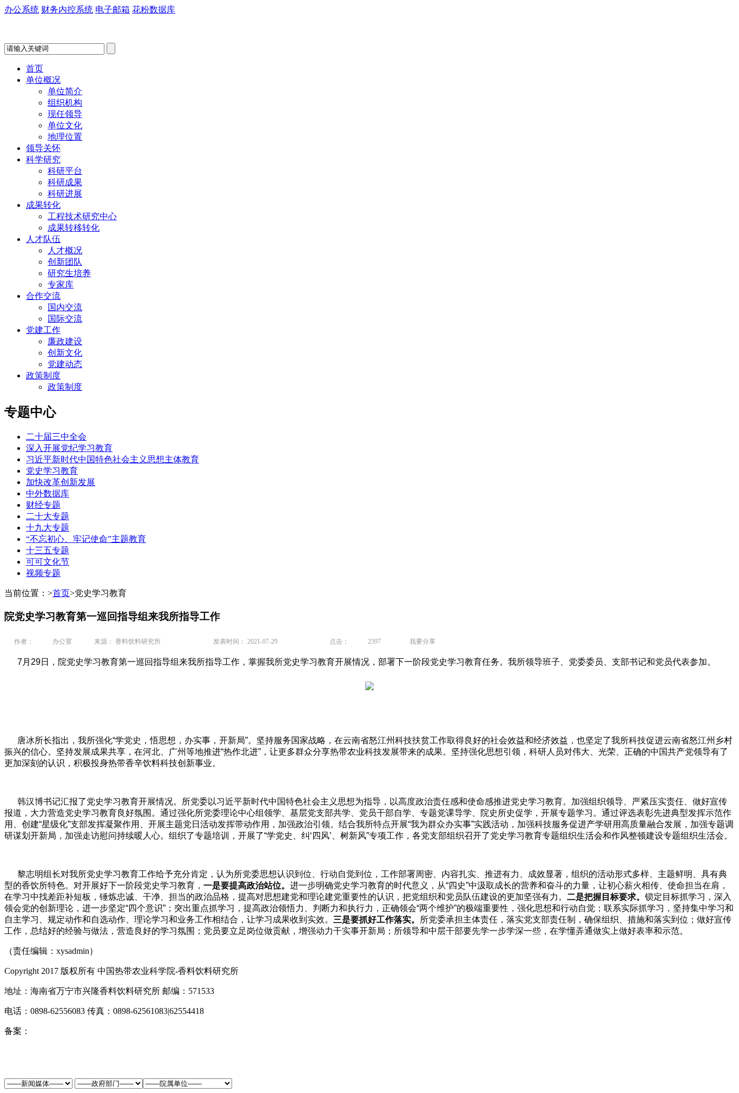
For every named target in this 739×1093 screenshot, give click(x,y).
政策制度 (43, 375)
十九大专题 (47, 527)
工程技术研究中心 (82, 216)
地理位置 (65, 136)
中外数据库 (47, 493)
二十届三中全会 (56, 436)
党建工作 (43, 330)
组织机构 (65, 102)
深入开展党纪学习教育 (69, 448)
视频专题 (43, 573)
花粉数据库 (153, 9)
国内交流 (65, 307)
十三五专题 (47, 550)
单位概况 (43, 79)
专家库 (61, 284)
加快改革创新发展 (60, 482)
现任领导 (65, 114)
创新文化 (65, 352)
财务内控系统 (67, 9)
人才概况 (65, 250)
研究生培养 (69, 273)
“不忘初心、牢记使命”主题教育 (86, 539)
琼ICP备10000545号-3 (70, 1031)
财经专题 (43, 504)
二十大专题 (47, 516)
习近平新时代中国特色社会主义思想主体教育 (112, 459)
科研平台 (65, 170)
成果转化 (43, 205)
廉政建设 (65, 341)
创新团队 (65, 261)
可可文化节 (47, 561)
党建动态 (65, 364)
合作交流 (43, 295)
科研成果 (65, 182)
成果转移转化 (74, 227)
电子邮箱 (112, 9)
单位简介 (65, 91)
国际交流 (65, 318)
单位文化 (65, 125)
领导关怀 (43, 148)
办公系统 (21, 9)
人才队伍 (43, 239)
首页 (34, 68)
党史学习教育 (52, 470)
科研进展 (65, 193)
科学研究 (43, 159)
